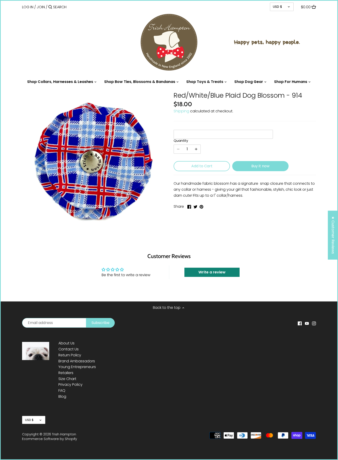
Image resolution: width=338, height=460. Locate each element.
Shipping (181, 111)
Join (41, 7)
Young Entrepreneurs (77, 366)
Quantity (181, 141)
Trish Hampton (64, 434)
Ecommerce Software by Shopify (49, 439)
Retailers (65, 372)
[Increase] (196, 149)
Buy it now (260, 166)
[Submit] (50, 7)
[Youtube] (307, 323)
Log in (27, 7)
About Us (66, 343)
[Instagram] (314, 323)
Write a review (212, 272)
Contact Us (68, 349)
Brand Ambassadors (76, 361)
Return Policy (69, 355)
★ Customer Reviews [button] (333, 235)
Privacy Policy (70, 384)
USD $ (277, 6)
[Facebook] (300, 323)
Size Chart (67, 378)
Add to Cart (201, 166)
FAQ (61, 390)
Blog (62, 396)
